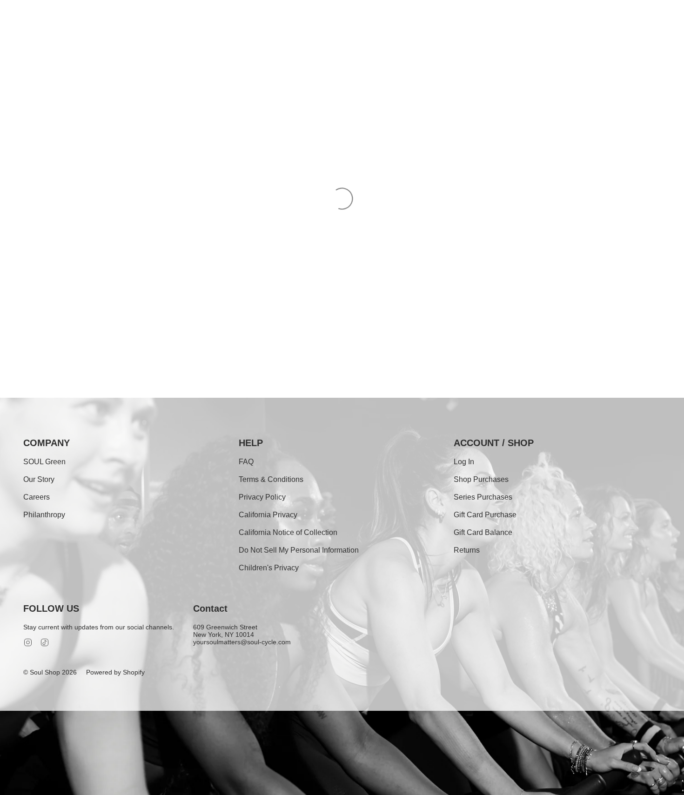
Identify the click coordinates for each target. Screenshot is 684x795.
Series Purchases (483, 497)
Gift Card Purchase (485, 515)
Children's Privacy (269, 568)
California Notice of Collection (288, 532)
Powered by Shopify (115, 672)
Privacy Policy (262, 497)
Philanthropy (44, 515)
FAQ (246, 462)
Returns (467, 550)
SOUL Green (44, 462)
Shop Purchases (481, 479)
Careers (36, 497)
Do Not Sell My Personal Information (299, 550)
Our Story (38, 479)
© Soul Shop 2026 (50, 672)
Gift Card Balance (483, 532)
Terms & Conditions (271, 479)
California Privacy (268, 515)
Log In (464, 462)
